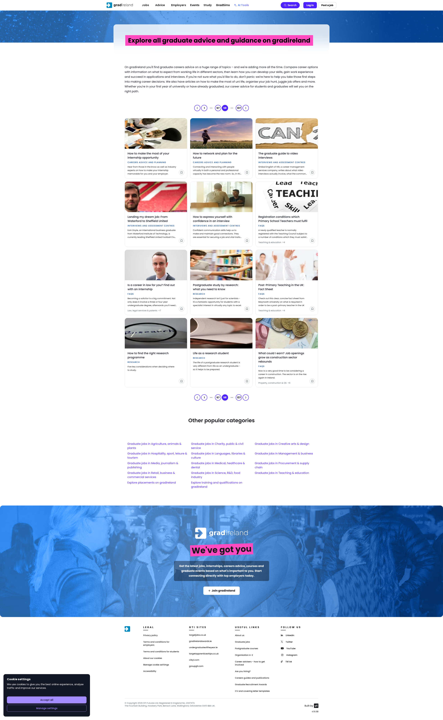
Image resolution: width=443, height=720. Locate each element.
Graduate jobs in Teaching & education (282, 473)
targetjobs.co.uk (197, 635)
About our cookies (152, 658)
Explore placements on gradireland (151, 483)
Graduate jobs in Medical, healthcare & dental (218, 465)
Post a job (327, 5)
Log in (310, 5)
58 (225, 108)
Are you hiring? (243, 671)
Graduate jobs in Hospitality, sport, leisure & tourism (157, 455)
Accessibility (149, 671)
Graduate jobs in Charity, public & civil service (217, 446)
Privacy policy (150, 635)
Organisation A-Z (244, 655)
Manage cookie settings (156, 664)
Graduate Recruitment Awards (251, 684)
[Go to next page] (246, 108)
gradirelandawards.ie (200, 641)
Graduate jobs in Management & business (284, 453)
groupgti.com (196, 666)
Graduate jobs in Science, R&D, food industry (215, 475)
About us (239, 635)
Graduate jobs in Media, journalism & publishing (152, 465)
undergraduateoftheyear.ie (203, 647)
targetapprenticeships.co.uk (204, 653)
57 (218, 108)
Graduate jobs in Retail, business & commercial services (151, 475)
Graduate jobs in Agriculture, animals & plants (154, 446)
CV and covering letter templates (252, 691)
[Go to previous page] (197, 108)
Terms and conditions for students (161, 651)
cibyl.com (194, 660)
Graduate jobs (242, 642)
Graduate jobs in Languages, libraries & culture (218, 455)
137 (239, 108)
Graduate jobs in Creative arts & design (282, 444)
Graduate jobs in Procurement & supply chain (282, 465)
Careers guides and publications (252, 678)
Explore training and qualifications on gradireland (216, 485)
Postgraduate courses (246, 648)
